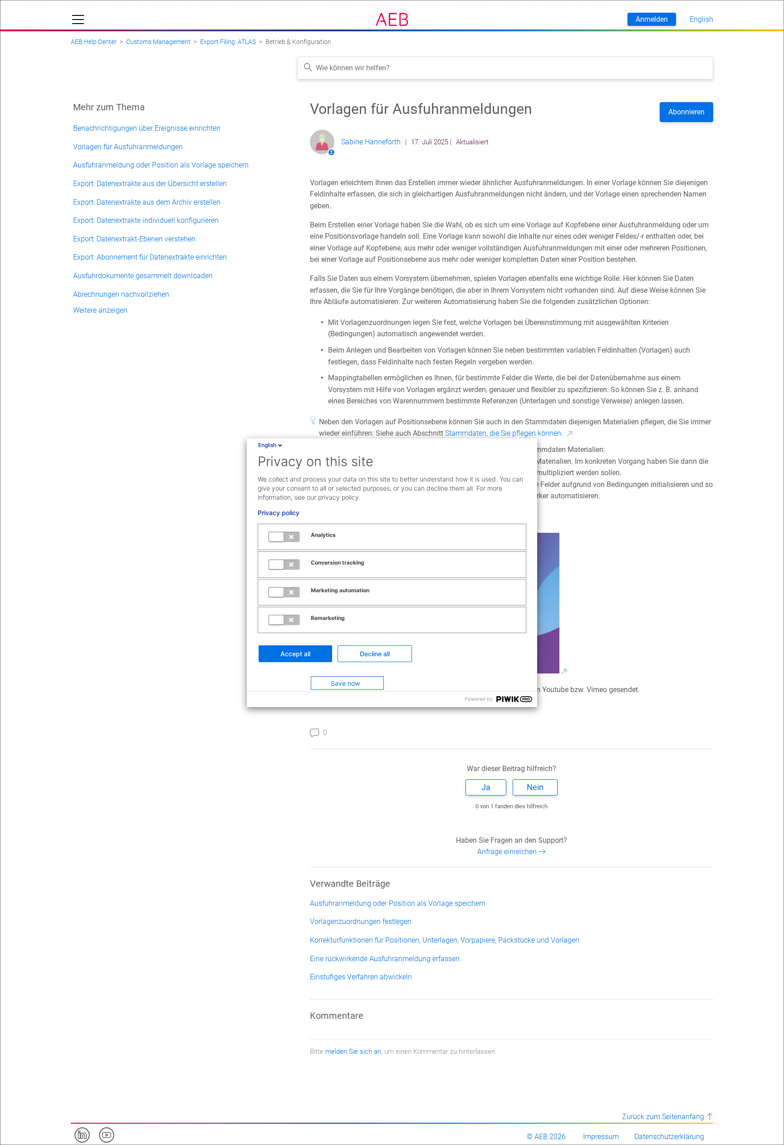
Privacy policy (278, 512)
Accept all (295, 654)
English (267, 445)
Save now (345, 683)
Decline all (375, 654)
